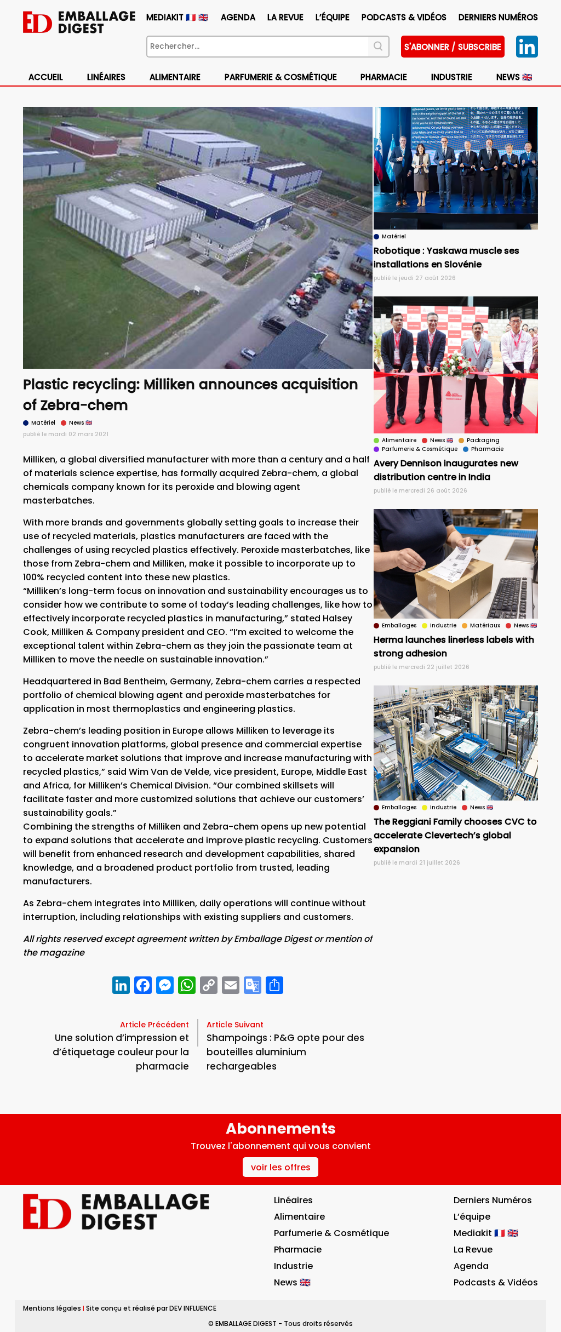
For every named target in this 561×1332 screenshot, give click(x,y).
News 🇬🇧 (514, 77)
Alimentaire (175, 77)
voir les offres (281, 1167)
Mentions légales (52, 1308)
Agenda (238, 17)
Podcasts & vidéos (404, 17)
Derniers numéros (498, 17)
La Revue (285, 17)
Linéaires (106, 77)
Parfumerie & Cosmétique (281, 77)
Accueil (45, 77)
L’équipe (333, 17)
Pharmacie (383, 77)
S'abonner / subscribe (452, 47)
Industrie (293, 1266)
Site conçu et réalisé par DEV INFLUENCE (151, 1308)
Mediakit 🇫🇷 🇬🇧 (177, 17)
